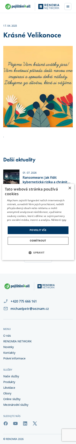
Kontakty (9, 352)
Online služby (11, 399)
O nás (7, 335)
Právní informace (14, 358)
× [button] (69, 188)
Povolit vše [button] (38, 230)
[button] (38, 252)
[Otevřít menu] (68, 6)
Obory (7, 393)
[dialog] (38, 222)
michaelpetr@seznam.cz (30, 308)
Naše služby (11, 376)
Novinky (8, 347)
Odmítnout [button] (38, 241)
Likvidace (9, 387)
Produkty (9, 382)
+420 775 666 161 (24, 301)
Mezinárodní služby (15, 404)
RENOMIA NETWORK (17, 341)
